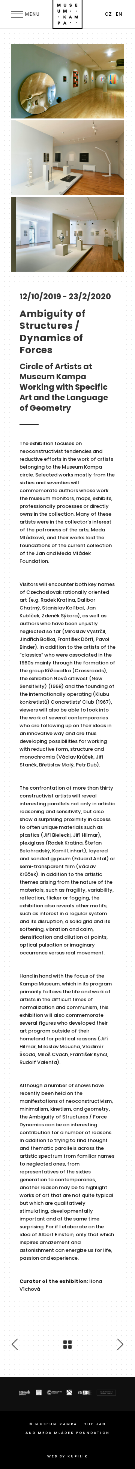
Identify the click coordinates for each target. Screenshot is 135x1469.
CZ (108, 14)
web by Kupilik (67, 1456)
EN (119, 14)
